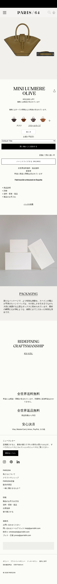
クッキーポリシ (32, 561)
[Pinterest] (11, 462)
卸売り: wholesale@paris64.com (16, 532)
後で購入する (8, 512)
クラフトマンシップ (11, 477)
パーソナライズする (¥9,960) (28, 161)
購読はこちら (10, 453)
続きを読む (28, 353)
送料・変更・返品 (11, 194)
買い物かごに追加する (28, 146)
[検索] (49, 12)
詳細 (5, 191)
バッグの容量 (28, 204)
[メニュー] (4, 12)
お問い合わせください (11, 525)
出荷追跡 (6, 508)
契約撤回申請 (7, 565)
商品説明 (7, 188)
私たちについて (9, 474)
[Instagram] (4, 462)
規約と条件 (43, 561)
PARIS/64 (12, 572)
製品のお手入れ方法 (11, 501)
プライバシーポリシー (18, 561)
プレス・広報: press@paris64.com (17, 535)
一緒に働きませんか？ (11, 488)
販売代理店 (7, 485)
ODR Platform (18, 565)
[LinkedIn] (18, 462)
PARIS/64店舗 (8, 481)
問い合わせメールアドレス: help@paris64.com (21, 528)
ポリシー (6, 561)
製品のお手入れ (10, 197)
